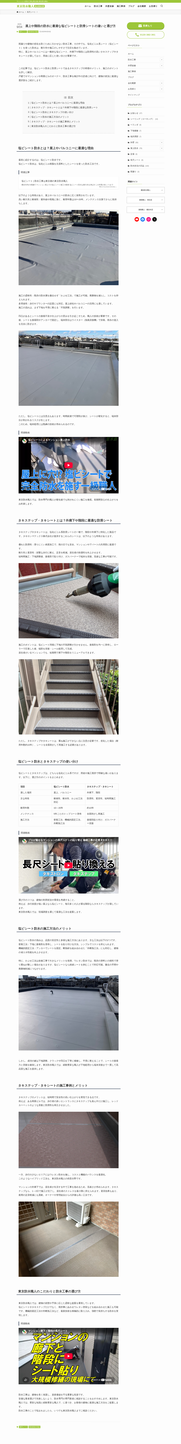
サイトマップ (134, 95)
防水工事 (132, 60)
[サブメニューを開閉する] (161, 59)
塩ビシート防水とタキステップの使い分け (52, 112)
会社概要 (132, 83)
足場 (133, 154)
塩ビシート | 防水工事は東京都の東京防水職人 (45, 181)
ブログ (131, 77)
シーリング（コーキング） (144, 119)
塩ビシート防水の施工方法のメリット (50, 117)
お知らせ (136, 113)
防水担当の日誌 (33, 31)
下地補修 (135, 131)
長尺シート (22, 31)
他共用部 (135, 136)
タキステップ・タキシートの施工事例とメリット (55, 121)
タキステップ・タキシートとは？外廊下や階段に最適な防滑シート (64, 107)
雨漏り (134, 172)
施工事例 (132, 71)
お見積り (132, 89)
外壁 (134, 142)
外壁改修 (132, 66)
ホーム (131, 54)
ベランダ (135, 125)
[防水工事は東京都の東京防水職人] (31, 6)
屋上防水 (136, 148)
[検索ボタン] (161, 6)
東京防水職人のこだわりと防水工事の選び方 (53, 126)
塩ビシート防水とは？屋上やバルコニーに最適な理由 (58, 103)
